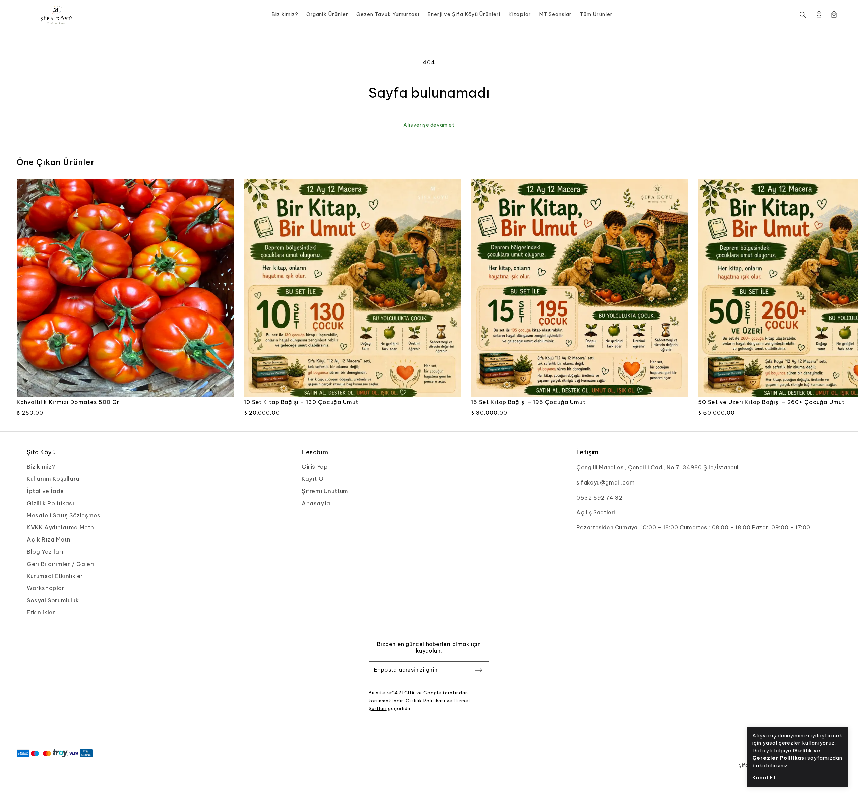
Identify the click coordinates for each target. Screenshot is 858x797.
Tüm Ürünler (596, 14)
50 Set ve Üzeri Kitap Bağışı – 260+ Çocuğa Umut (771, 402)
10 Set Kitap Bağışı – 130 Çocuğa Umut (301, 402)
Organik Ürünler (327, 14)
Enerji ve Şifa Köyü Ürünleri (463, 14)
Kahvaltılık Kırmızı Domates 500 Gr (68, 402)
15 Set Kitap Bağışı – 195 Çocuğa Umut (528, 402)
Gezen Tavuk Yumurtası (387, 14)
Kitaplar (519, 14)
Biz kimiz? (284, 14)
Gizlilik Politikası (425, 700)
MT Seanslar (555, 14)
